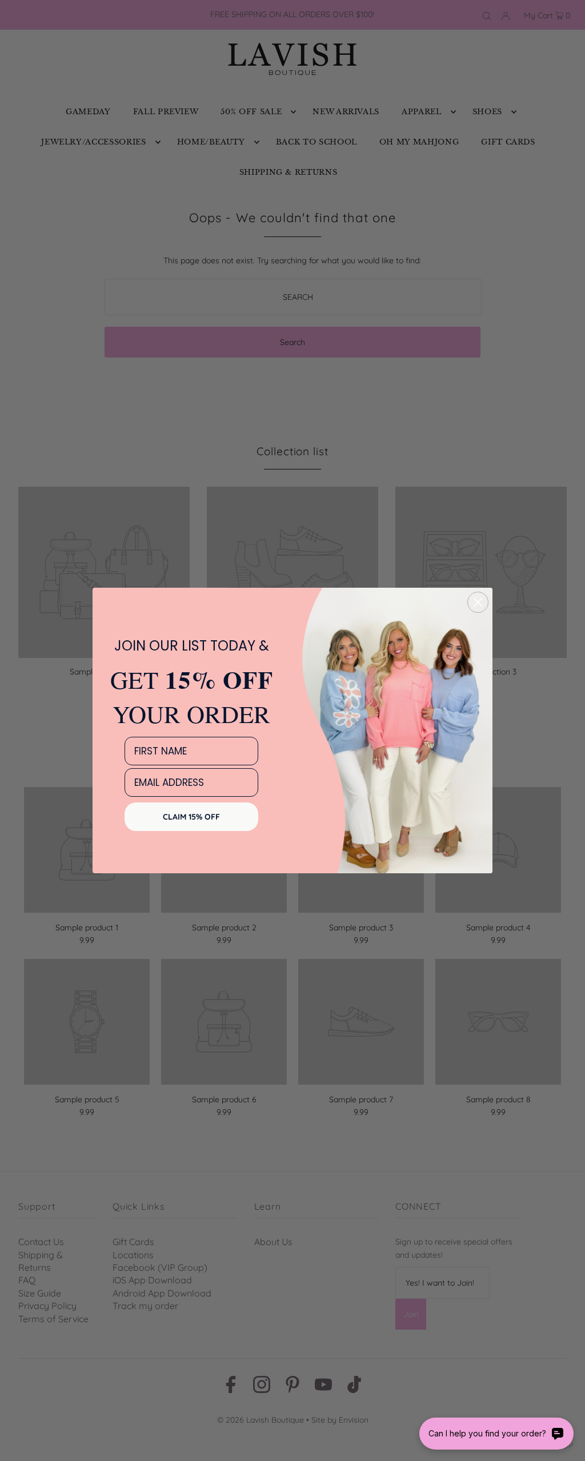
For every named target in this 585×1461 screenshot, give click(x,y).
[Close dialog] (478, 602)
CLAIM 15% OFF (191, 817)
